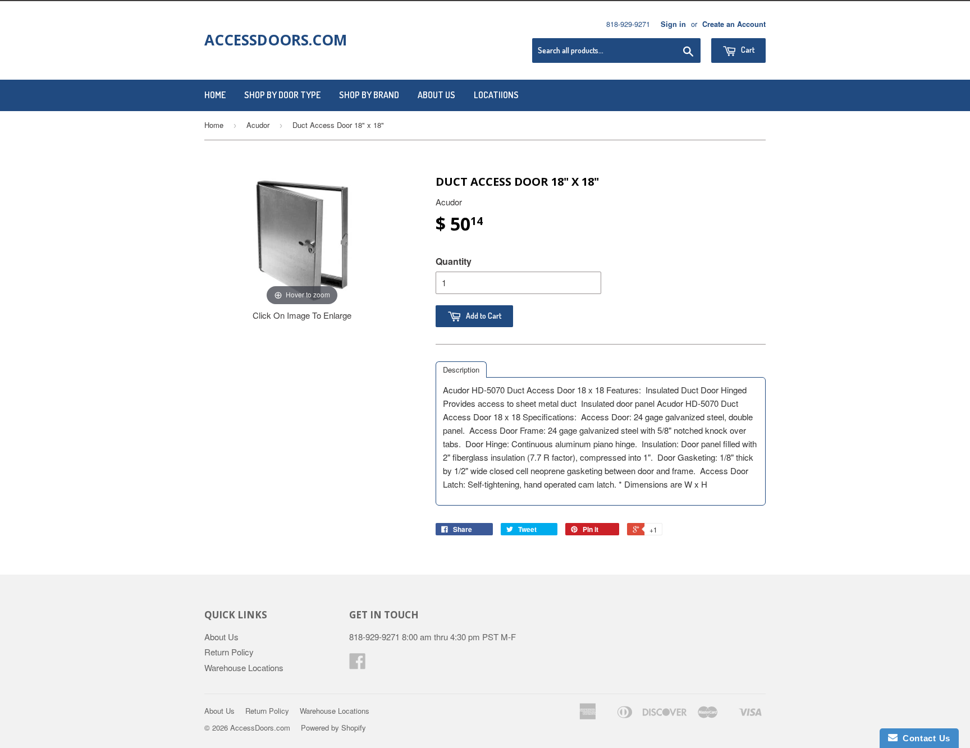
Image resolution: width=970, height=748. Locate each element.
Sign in (673, 24)
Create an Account (734, 24)
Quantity (454, 261)
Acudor (257, 125)
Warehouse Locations (243, 667)
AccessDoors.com (275, 40)
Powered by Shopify (333, 727)
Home (215, 94)
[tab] (461, 369)
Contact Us (924, 738)
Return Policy (229, 652)
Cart (746, 49)
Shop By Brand (369, 94)
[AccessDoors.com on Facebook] (357, 664)
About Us (436, 94)
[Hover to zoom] (302, 240)
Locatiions (496, 94)
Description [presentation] (461, 369)
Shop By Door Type (282, 94)
